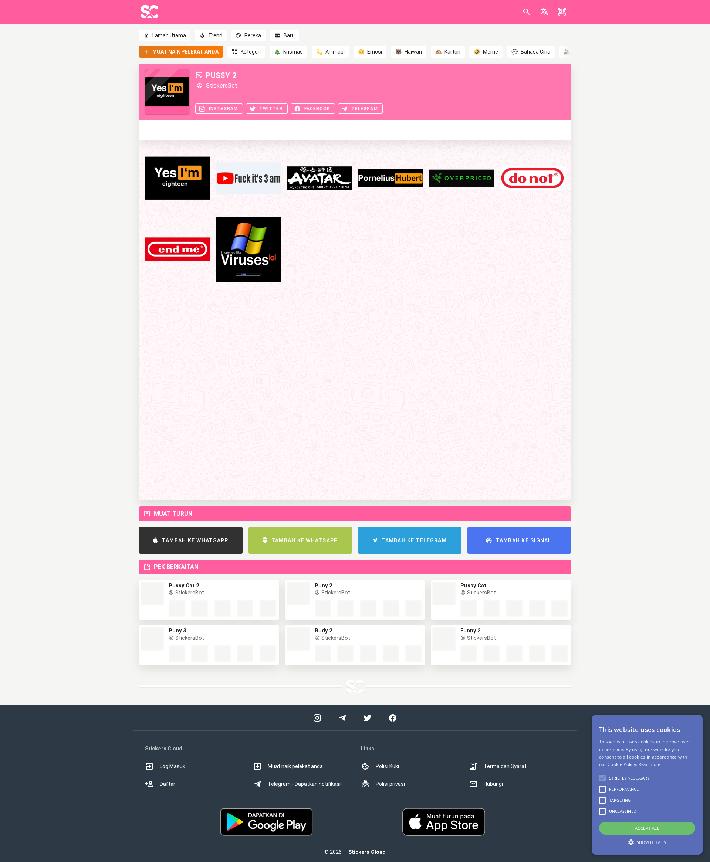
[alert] (647, 785)
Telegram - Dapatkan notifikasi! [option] (305, 784)
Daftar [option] (167, 784)
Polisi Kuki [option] (387, 766)
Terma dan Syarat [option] (505, 766)
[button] (544, 12)
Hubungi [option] (493, 784)
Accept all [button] (647, 828)
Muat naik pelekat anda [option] (295, 766)
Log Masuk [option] (172, 766)
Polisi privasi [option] (390, 784)
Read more (649, 764)
